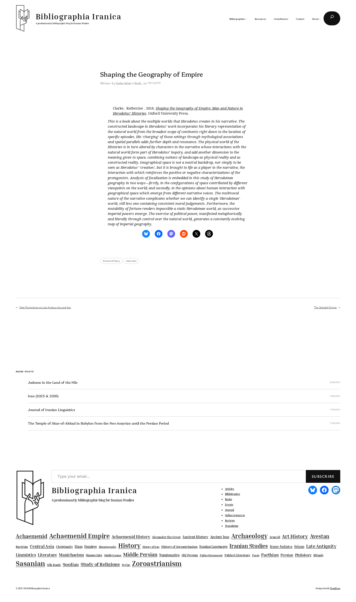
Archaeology (249, 536)
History (129, 545)
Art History (295, 536)
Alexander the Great (166, 537)
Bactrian (22, 547)
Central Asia (42, 546)
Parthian (270, 554)
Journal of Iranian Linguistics (51, 409)
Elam (78, 546)
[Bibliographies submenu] (246, 19)
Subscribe (323, 476)
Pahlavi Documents (211, 555)
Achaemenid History (111, 260)
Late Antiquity (321, 546)
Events (229, 504)
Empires (90, 546)
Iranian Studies (248, 546)
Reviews (230, 520)
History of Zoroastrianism (179, 547)
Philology (303, 555)
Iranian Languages (213, 547)
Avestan (319, 536)
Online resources (235, 515)
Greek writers (131, 260)
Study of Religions (100, 564)
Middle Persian (140, 554)
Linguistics (26, 554)
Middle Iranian (112, 555)
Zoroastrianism (157, 563)
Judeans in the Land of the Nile (52, 382)
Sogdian (71, 564)
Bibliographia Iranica (78, 16)
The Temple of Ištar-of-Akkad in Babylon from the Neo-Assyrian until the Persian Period (98, 423)
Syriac (126, 565)
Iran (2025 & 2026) (43, 396)
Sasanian (30, 563)
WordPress (335, 588)
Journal (229, 510)
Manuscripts (94, 555)
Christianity (64, 547)
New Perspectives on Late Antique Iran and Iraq (45, 307)
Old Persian (190, 555)
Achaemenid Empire (79, 536)
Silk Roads (54, 565)
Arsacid (274, 537)
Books (138, 83)
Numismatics (169, 555)
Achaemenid (31, 536)
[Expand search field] (332, 18)
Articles (229, 489)
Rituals (318, 555)
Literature (47, 554)
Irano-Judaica (281, 546)
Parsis (255, 555)
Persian (286, 555)
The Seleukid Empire (325, 307)
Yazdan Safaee (123, 83)
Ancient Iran (219, 537)
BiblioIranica (232, 494)
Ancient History (195, 537)
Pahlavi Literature (237, 555)
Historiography (107, 546)
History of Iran (150, 546)
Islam (299, 546)
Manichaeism (71, 554)
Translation (232, 526)
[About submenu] (320, 19)
